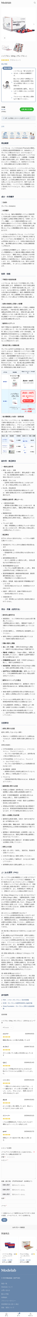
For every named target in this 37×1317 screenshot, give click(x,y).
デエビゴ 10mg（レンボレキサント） (25, 1255)
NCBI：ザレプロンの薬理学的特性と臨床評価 (17, 1003)
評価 (3, 1157)
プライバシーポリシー (8, 1301)
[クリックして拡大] (5, 38)
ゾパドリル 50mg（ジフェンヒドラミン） (7, 1255)
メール (4, 1205)
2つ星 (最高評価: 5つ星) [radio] (9, 1157)
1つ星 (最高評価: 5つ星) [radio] (8, 1157)
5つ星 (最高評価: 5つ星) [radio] (14, 1157)
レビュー (4, 1160)
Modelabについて (7, 1287)
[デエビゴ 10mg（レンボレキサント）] (27, 1245)
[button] (3, 24)
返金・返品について (7, 1307)
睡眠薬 (22, 1227)
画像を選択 (6, 1185)
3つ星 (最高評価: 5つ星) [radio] (11, 1157)
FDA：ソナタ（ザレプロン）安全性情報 (16, 1000)
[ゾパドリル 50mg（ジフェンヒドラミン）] (9, 1245)
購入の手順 (5, 1294)
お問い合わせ (5, 1290)
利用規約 (4, 1297)
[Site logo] (6, 2)
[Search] (35, 2)
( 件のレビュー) (15, 60)
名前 (3, 1198)
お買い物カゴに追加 (27, 109)
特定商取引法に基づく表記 (10, 1304)
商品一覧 (4, 1283)
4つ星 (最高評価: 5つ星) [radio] (12, 1157)
